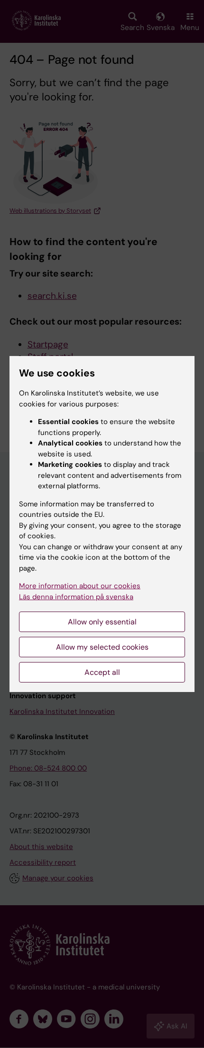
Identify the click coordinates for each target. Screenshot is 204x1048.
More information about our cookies (79, 586)
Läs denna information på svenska (76, 597)
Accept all (102, 672)
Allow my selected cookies (102, 647)
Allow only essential (102, 622)
